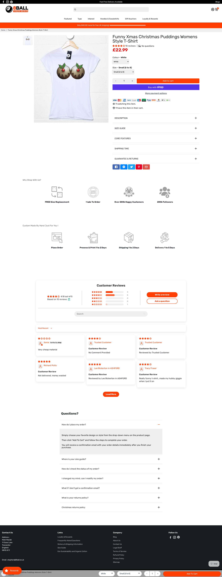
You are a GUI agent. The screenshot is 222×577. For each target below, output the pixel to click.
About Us (116, 540)
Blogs (217, 2)
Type (80, 19)
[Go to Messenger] (123, 166)
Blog (115, 537)
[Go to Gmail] (146, 166)
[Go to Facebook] (3, 2)
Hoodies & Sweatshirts (109, 19)
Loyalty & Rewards (150, 19)
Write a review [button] (162, 294)
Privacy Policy (118, 558)
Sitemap (116, 562)
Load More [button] (111, 394)
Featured (68, 19)
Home (3, 30)
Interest (91, 19)
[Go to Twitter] (131, 166)
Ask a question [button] (162, 301)
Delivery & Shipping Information (70, 544)
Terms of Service (119, 551)
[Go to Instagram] (7, 2)
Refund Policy (118, 555)
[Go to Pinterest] (11, 2)
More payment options (156, 93)
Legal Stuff (117, 548)
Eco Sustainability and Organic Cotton (72, 551)
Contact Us (117, 544)
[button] (119, 46)
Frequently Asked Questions (69, 540)
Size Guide (62, 548)
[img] (44, 338)
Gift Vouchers (130, 19)
